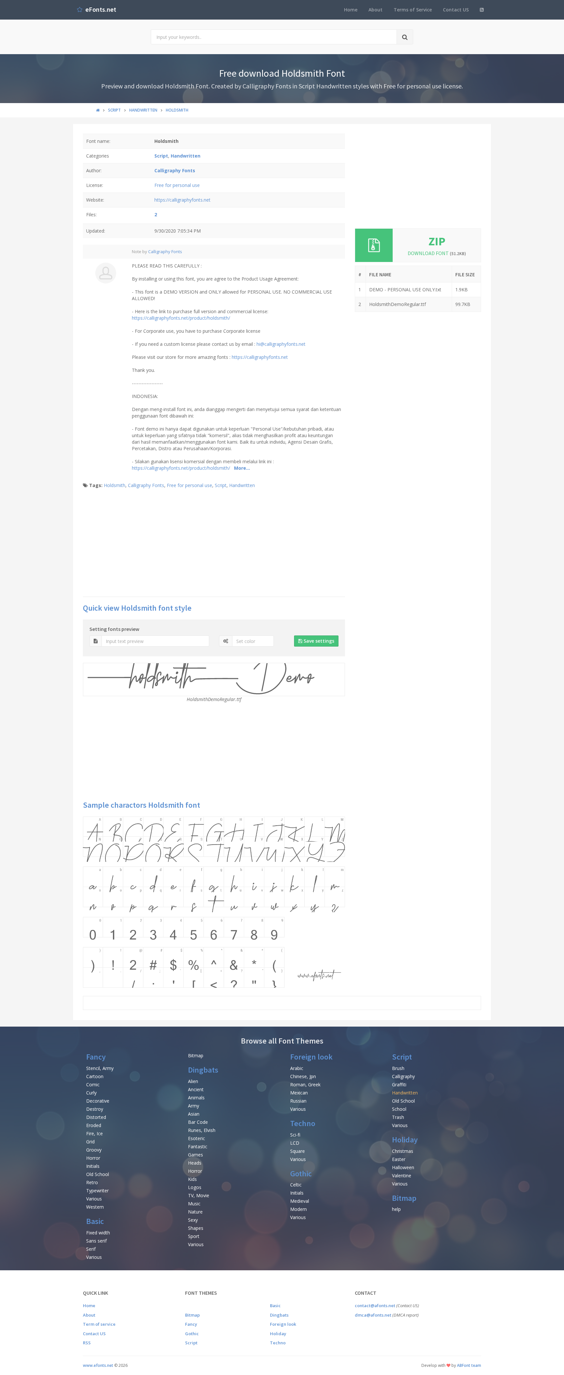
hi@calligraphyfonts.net (281, 344)
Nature (195, 1212)
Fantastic (197, 1146)
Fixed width (98, 1233)
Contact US (456, 10)
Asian (193, 1114)
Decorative (97, 1101)
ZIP (437, 241)
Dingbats (203, 1070)
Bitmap (195, 1055)
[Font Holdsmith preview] (214, 902)
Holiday (405, 1140)
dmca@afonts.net (373, 1315)
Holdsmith (114, 485)
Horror (93, 1158)
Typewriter (97, 1190)
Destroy (94, 1109)
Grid (90, 1141)
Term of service (99, 1324)
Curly (91, 1093)
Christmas (402, 1151)
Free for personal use (177, 185)
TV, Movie (198, 1195)
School (399, 1109)
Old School (97, 1174)
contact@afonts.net (375, 1305)
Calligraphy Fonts (165, 251)
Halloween (403, 1167)
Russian (298, 1101)
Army (193, 1106)
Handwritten (242, 485)
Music (194, 1203)
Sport (193, 1236)
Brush (398, 1068)
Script (221, 485)
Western (95, 1207)
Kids (192, 1179)
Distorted (96, 1117)
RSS (87, 1343)
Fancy (96, 1057)
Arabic (296, 1068)
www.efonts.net (98, 1365)
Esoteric (196, 1138)
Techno (302, 1123)
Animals (196, 1097)
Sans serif (96, 1241)
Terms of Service (413, 10)
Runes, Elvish (201, 1130)
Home (350, 10)
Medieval (299, 1201)
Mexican (299, 1093)
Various (94, 1199)
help (396, 1209)
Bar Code (198, 1122)
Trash (398, 1117)
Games (195, 1155)
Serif (91, 1249)
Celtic (296, 1185)
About (375, 10)
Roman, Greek (305, 1084)
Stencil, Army (100, 1068)
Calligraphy (403, 1076)
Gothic (301, 1174)
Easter (398, 1159)
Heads (194, 1163)
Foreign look (311, 1057)
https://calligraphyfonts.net (182, 200)
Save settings (318, 641)
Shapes (195, 1228)
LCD (294, 1143)
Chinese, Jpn (303, 1076)
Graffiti (399, 1084)
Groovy (94, 1150)
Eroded (93, 1125)
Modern (298, 1209)
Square (297, 1151)
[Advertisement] (214, 544)
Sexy (193, 1220)
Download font (437, 253)
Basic (95, 1221)
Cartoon (94, 1076)
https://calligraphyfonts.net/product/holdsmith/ (181, 318)
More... (242, 468)
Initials (93, 1166)
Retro (92, 1182)
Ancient (196, 1089)
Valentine (401, 1175)
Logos (194, 1187)
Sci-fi (295, 1135)
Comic (93, 1084)
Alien (193, 1081)
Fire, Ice (94, 1133)
